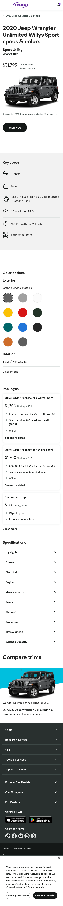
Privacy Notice (42, 866)
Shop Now (14, 127)
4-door (15, 173)
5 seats (15, 186)
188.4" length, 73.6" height (27, 224)
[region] (31, 880)
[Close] (59, 858)
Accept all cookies (45, 895)
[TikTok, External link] (7, 835)
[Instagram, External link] (27, 835)
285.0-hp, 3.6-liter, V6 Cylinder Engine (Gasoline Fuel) (35, 199)
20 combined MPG (22, 211)
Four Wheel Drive (21, 234)
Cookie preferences (17, 895)
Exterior (9, 280)
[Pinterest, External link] (33, 835)
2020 (23, 15)
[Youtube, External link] (20, 835)
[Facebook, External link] (14, 835)
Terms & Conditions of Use (16, 848)
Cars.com (35, 873)
